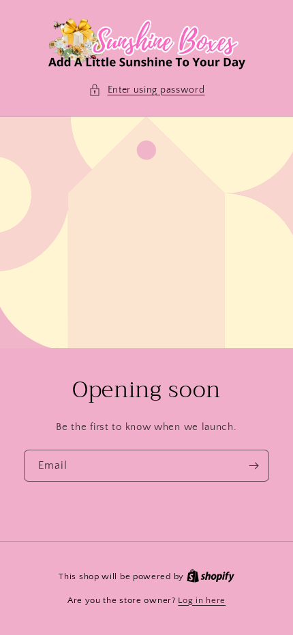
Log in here (202, 600)
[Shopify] (210, 576)
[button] (147, 90)
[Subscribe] (253, 466)
